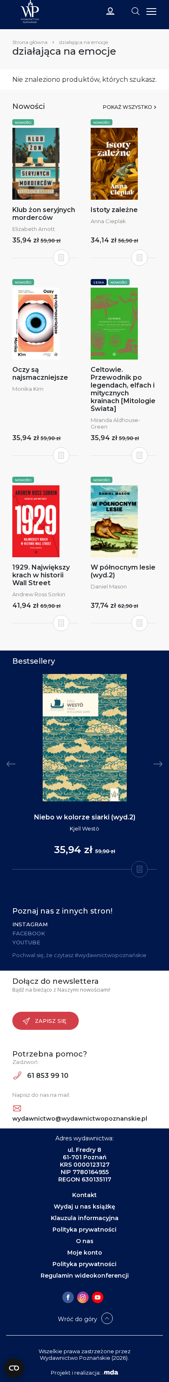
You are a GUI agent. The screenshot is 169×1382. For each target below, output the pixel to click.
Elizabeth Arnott (33, 229)
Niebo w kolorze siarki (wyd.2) (84, 817)
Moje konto (84, 1252)
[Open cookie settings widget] (14, 1368)
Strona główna (30, 42)
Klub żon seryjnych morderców (43, 213)
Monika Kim (27, 388)
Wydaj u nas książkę (84, 1206)
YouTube (26, 942)
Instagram (30, 924)
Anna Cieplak (108, 221)
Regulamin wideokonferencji (85, 1275)
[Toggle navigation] (135, 11)
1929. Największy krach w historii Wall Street (41, 575)
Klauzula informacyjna (85, 1218)
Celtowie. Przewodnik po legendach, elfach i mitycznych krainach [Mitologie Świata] (123, 389)
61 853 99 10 (47, 1076)
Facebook (28, 933)
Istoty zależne (114, 210)
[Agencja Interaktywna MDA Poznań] (110, 1372)
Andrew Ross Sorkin (38, 594)
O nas (85, 1241)
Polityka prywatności (84, 1229)
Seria (98, 282)
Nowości (23, 122)
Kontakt (84, 1195)
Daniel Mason (109, 586)
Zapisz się (50, 1020)
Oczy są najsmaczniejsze (40, 373)
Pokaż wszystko (127, 107)
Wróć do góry (77, 1319)
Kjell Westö (84, 828)
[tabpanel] (84, 772)
